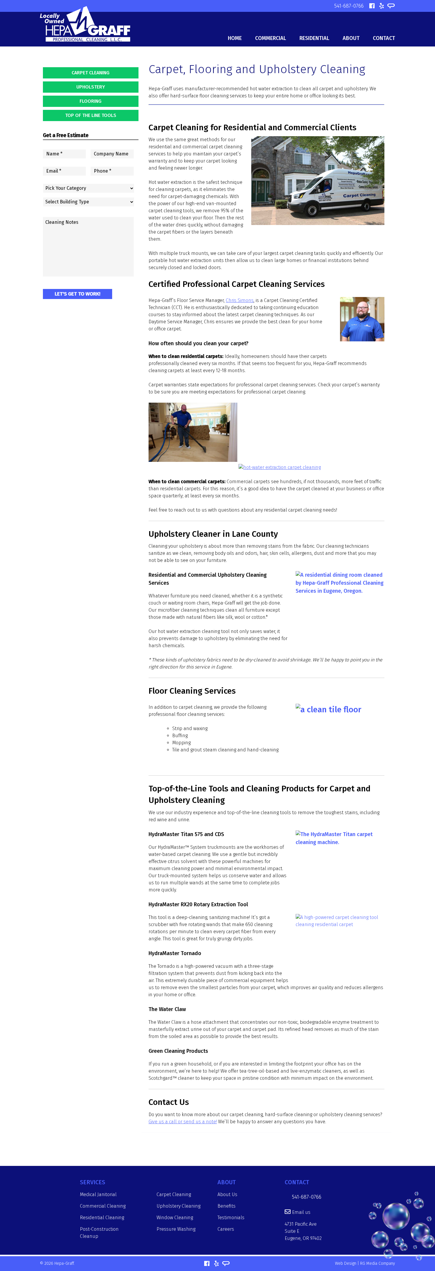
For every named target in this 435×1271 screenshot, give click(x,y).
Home (235, 38)
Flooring (91, 101)
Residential (314, 38)
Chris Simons (240, 300)
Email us (301, 1212)
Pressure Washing (176, 1229)
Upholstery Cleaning (178, 1206)
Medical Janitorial (98, 1194)
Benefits (227, 1206)
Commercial (270, 38)
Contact (384, 38)
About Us (227, 1194)
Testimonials (231, 1217)
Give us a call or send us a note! (183, 1121)
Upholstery (90, 87)
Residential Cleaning (102, 1217)
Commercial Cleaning (102, 1206)
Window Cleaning (175, 1217)
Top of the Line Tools (90, 115)
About (351, 38)
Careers (226, 1229)
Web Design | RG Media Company (365, 1263)
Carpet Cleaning (90, 72)
